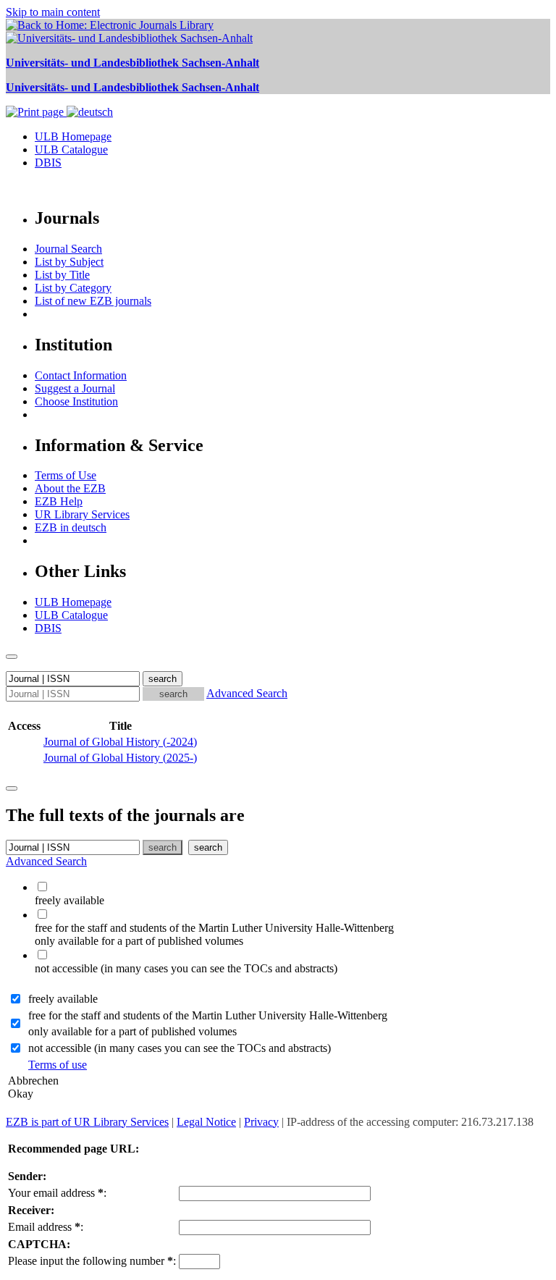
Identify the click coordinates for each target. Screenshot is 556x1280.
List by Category (73, 288)
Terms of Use (65, 475)
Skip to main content (53, 12)
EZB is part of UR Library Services (87, 1122)
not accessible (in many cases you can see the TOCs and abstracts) (179, 1048)
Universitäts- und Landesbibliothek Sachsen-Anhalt (132, 62)
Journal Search (68, 249)
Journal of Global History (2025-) (120, 757)
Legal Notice (206, 1122)
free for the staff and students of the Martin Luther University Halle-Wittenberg (207, 1015)
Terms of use (57, 1064)
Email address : (45, 1227)
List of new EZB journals (93, 301)
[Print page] (36, 112)
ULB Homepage (73, 136)
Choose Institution (76, 401)
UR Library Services (82, 514)
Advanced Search (246, 693)
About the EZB (70, 488)
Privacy (261, 1122)
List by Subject (69, 262)
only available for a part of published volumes (132, 1031)
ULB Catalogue (71, 149)
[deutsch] (90, 112)
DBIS (48, 162)
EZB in (70, 527)
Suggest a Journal (75, 388)
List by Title (62, 275)
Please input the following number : (92, 1261)
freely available (63, 999)
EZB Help (59, 501)
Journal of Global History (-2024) (120, 742)
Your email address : (57, 1193)
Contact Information (81, 375)
